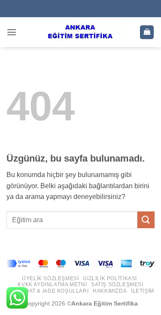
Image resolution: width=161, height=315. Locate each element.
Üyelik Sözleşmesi (50, 278)
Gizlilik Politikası (110, 278)
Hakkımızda (110, 291)
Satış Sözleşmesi (117, 284)
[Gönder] (146, 219)
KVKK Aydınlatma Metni (52, 284)
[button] (11, 32)
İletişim (142, 291)
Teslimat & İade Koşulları (48, 291)
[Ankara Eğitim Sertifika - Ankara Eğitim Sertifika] (81, 32)
